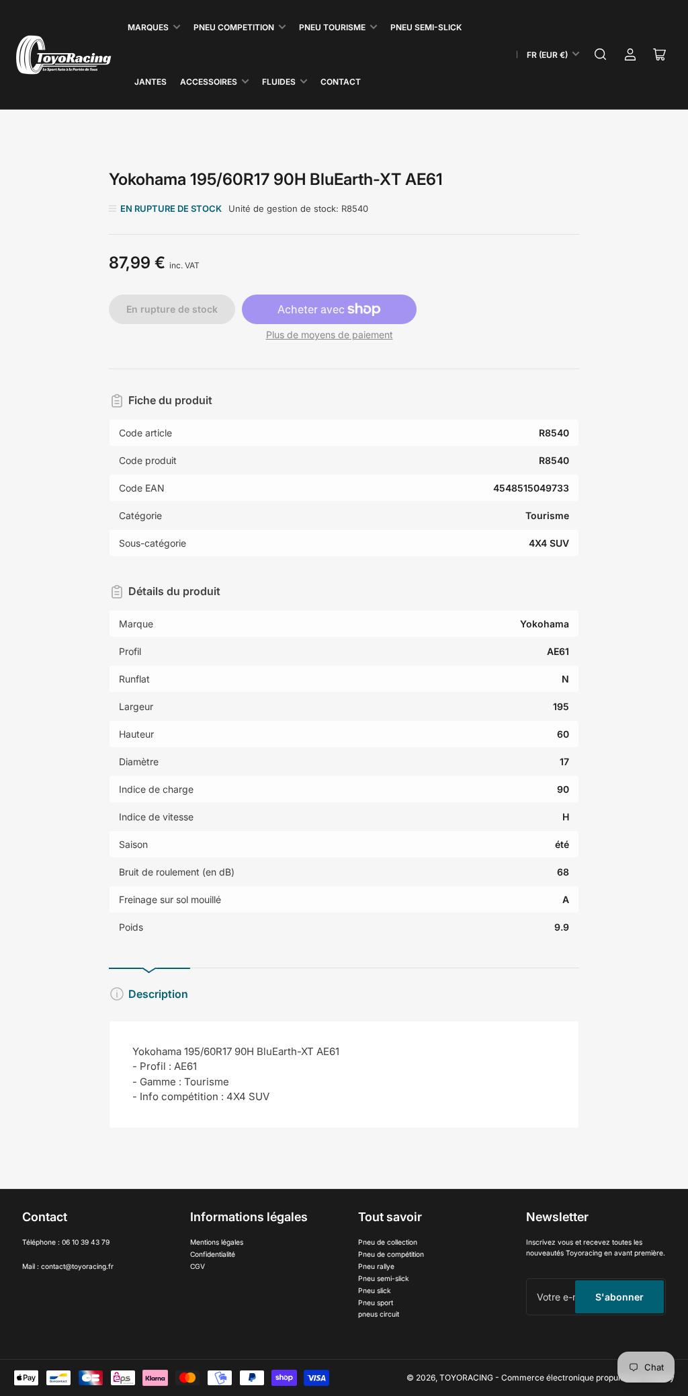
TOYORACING (466, 1377)
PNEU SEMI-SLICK (426, 27)
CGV (197, 1266)
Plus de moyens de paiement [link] (329, 334)
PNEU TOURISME (332, 27)
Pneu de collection (387, 1242)
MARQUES (148, 27)
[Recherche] (600, 54)
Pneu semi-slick (383, 1278)
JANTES (150, 82)
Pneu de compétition (391, 1254)
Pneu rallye (376, 1266)
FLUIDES (279, 82)
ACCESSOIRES (208, 82)
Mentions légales (216, 1242)
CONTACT (340, 82)
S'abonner (619, 1297)
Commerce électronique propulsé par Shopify (588, 1377)
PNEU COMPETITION (234, 27)
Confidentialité (212, 1254)
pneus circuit (378, 1314)
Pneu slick (374, 1290)
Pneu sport (375, 1302)
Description (158, 994)
